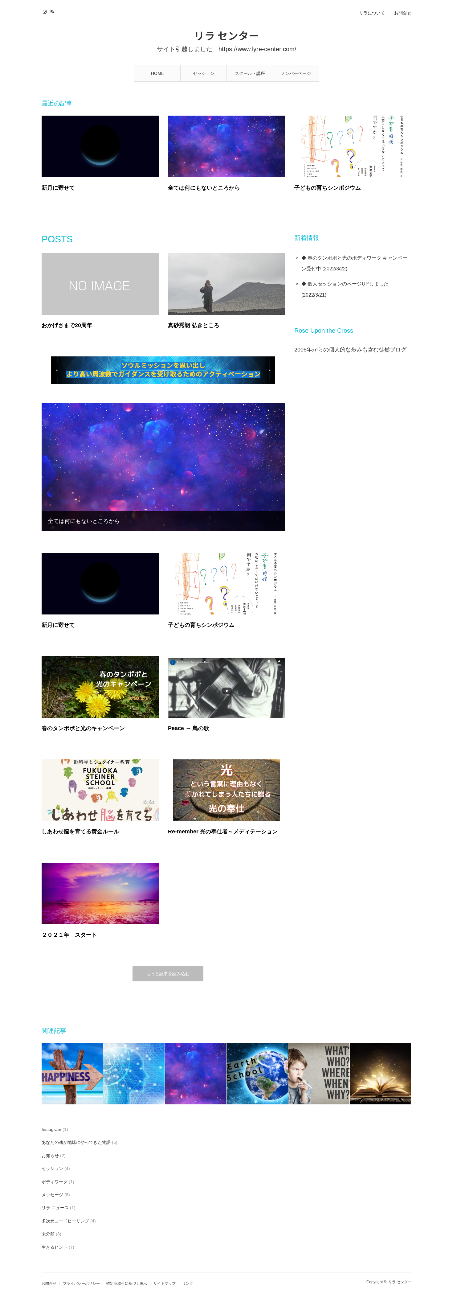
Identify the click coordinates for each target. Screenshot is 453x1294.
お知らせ (50, 1155)
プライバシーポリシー (81, 1283)
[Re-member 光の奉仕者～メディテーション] (226, 790)
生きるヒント (54, 1247)
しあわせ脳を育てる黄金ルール (80, 831)
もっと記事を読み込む (168, 973)
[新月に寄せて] (100, 146)
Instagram (45, 10)
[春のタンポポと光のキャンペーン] (100, 687)
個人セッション (325, 283)
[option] (72, 1073)
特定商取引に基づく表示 (126, 1283)
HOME (157, 73)
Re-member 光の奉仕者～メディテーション (223, 831)
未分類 (48, 1233)
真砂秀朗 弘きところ (193, 325)
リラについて (372, 12)
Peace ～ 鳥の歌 (188, 728)
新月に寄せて (58, 188)
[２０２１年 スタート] (100, 893)
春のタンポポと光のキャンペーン (83, 728)
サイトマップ (164, 1283)
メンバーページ (296, 73)
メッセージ (52, 1194)
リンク (187, 1283)
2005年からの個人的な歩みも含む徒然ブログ (350, 350)
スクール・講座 (250, 73)
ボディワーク (54, 1181)
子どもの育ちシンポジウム (327, 188)
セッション (203, 73)
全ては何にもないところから (204, 188)
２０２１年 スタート (69, 935)
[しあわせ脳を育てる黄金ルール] (100, 790)
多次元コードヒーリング (65, 1220)
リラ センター (226, 35)
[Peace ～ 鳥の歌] (226, 687)
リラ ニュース (55, 1207)
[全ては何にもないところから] (226, 146)
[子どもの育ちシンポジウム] (352, 146)
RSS (53, 10)
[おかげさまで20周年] (100, 284)
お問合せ (402, 12)
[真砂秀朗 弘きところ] (226, 284)
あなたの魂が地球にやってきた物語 (76, 1142)
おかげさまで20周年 (67, 325)
